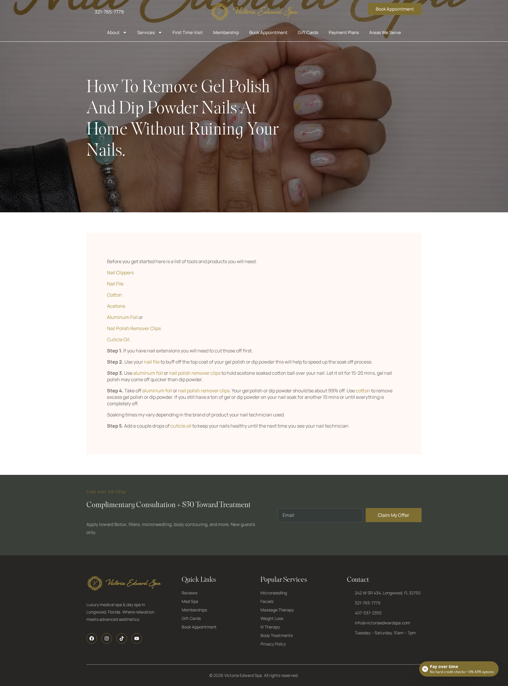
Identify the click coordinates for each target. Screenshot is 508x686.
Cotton (114, 295)
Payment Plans (344, 32)
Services (146, 32)
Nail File (115, 283)
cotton (363, 390)
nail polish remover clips (194, 373)
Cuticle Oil (118, 339)
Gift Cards (308, 32)
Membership (226, 32)
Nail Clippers (120, 272)
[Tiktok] (121, 638)
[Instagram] (106, 638)
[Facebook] (91, 638)
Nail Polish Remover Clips (134, 328)
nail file (152, 362)
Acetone (116, 306)
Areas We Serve (385, 32)
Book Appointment (268, 32)
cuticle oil (181, 426)
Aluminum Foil (122, 317)
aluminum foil (148, 373)
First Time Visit (188, 32)
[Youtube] (136, 638)
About (113, 32)
